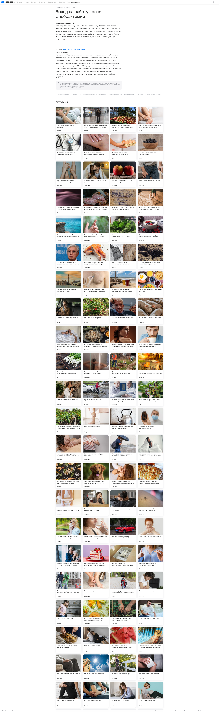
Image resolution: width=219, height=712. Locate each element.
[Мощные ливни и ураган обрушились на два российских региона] (96, 393)
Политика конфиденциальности (208, 710)
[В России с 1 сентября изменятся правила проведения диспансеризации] (123, 393)
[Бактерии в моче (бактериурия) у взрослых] (150, 667)
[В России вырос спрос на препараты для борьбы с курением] (150, 558)
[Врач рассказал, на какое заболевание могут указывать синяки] (68, 174)
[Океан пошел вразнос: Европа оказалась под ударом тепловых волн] (68, 229)
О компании (8, 710)
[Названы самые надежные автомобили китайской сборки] (123, 530)
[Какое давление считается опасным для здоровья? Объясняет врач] (68, 147)
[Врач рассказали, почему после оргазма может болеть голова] (150, 202)
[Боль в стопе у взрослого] (96, 585)
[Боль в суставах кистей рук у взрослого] (96, 448)
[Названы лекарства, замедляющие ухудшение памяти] (123, 558)
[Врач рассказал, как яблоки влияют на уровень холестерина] (123, 119)
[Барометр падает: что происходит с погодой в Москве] (68, 585)
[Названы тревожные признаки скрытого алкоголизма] (96, 503)
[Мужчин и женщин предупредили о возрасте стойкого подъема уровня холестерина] (68, 558)
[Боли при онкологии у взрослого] (150, 585)
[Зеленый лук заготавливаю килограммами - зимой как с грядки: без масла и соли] (68, 366)
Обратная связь (179, 710)
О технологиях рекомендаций (191, 710)
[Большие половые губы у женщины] (68, 119)
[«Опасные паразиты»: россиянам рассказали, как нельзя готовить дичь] (96, 202)
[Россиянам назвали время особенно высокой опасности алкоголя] (123, 284)
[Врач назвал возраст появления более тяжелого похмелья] (123, 311)
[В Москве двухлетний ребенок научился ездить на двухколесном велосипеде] (123, 585)
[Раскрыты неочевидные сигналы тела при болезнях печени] (150, 119)
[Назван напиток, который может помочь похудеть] (68, 393)
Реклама (14, 710)
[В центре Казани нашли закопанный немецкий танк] (123, 256)
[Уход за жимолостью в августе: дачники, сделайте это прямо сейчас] (150, 393)
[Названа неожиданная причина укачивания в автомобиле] (68, 311)
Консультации (59, 7)
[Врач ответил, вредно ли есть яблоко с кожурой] (123, 174)
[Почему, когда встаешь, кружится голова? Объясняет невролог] (68, 202)
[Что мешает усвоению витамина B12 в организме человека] (68, 475)
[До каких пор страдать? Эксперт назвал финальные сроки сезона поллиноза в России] (68, 530)
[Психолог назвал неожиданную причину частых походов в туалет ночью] (68, 503)
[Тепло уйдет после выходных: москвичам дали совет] (123, 448)
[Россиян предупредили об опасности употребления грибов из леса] (96, 339)
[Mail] (2, 2)
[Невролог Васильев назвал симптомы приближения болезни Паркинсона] (123, 667)
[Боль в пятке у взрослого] (96, 695)
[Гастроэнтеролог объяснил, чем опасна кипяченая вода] (123, 421)
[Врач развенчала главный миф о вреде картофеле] (68, 640)
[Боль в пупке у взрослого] (68, 612)
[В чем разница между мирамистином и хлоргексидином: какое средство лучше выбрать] (150, 421)
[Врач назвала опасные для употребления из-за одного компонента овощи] (123, 229)
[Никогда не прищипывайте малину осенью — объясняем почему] (96, 311)
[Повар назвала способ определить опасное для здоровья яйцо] (123, 147)
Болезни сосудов (70, 7)
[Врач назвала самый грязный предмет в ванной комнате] (96, 366)
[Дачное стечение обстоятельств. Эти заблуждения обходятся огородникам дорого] (123, 366)
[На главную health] (9, 2)
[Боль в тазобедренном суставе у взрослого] (150, 174)
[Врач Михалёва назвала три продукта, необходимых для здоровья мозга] (96, 256)
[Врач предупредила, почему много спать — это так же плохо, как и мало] (68, 339)
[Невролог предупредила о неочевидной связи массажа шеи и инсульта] (68, 448)
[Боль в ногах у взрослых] (96, 421)
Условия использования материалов (164, 710)
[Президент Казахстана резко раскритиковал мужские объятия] (68, 256)
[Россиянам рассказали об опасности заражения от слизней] (150, 366)
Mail (3, 710)
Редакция (151, 710)
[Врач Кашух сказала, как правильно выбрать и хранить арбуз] (123, 640)
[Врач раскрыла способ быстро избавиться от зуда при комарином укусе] (150, 503)
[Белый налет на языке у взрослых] (150, 530)
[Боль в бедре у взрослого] (68, 695)
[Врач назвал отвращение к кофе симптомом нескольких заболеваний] (150, 339)
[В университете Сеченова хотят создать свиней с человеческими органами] (150, 311)
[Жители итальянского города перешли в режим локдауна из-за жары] (96, 667)
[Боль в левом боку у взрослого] (150, 612)
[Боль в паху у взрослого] (150, 695)
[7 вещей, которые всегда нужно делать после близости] (96, 174)
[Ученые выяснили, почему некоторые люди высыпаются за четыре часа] (150, 448)
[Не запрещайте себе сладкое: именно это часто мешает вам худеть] (96, 558)
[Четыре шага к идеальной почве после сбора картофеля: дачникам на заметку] (150, 256)
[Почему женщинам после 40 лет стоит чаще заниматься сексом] (150, 640)
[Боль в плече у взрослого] (123, 695)
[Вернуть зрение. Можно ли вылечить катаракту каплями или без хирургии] (123, 475)
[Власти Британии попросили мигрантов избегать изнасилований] (68, 284)
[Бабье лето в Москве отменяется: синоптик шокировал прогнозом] (96, 119)
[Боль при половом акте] (96, 640)
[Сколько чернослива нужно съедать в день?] (150, 147)
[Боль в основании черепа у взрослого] (123, 503)
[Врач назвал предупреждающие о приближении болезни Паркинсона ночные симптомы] (68, 667)
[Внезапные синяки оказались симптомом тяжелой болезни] (96, 147)
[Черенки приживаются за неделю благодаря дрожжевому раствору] (68, 421)
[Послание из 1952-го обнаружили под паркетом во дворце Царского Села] (123, 202)
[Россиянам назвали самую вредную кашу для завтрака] (150, 229)
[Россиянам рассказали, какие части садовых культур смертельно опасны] (123, 612)
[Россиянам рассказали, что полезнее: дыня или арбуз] (96, 612)
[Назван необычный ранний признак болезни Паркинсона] (96, 229)
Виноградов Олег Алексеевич (74, 49)
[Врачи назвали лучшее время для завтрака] (150, 284)
